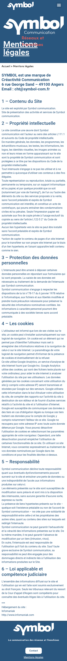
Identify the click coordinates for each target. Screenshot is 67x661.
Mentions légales (33, 657)
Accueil (6, 66)
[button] (59, 5)
